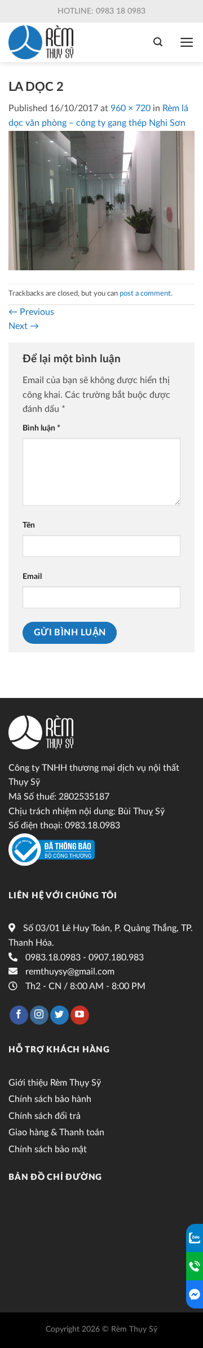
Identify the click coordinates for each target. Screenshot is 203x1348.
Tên (29, 525)
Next (23, 326)
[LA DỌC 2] (101, 199)
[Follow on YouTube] (79, 1015)
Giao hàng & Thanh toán (56, 1132)
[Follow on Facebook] (19, 1015)
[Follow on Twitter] (59, 1015)
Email (32, 576)
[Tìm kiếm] (157, 42)
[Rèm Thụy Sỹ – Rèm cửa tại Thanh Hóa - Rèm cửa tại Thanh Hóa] (43, 42)
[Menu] (187, 42)
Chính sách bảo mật (47, 1149)
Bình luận (41, 428)
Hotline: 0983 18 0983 (101, 11)
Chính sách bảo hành (49, 1099)
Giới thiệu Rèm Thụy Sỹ (54, 1082)
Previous (31, 312)
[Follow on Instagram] (39, 1015)
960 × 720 (131, 108)
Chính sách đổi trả (44, 1116)
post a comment (145, 293)
